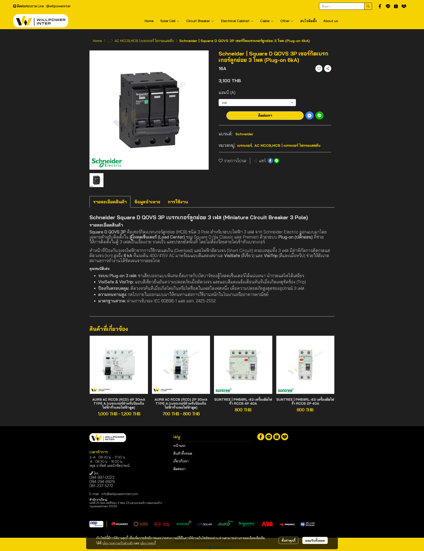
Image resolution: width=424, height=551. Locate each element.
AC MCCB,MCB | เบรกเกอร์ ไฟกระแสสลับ (144, 40)
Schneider (244, 134)
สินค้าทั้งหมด (182, 453)
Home (97, 40)
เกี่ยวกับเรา (181, 461)
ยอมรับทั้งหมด (315, 540)
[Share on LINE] (276, 160)
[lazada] (403, 6)
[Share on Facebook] (270, 160)
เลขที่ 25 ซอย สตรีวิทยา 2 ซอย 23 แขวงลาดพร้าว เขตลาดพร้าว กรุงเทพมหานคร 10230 (125, 504)
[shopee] (395, 6)
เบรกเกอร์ (245, 145)
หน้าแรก (179, 445)
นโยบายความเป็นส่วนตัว (117, 543)
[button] (345, 6)
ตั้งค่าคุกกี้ (288, 540)
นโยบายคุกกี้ (148, 543)
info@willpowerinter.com (119, 494)
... (108, 40)
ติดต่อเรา (265, 115)
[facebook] (380, 6)
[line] (388, 6)
